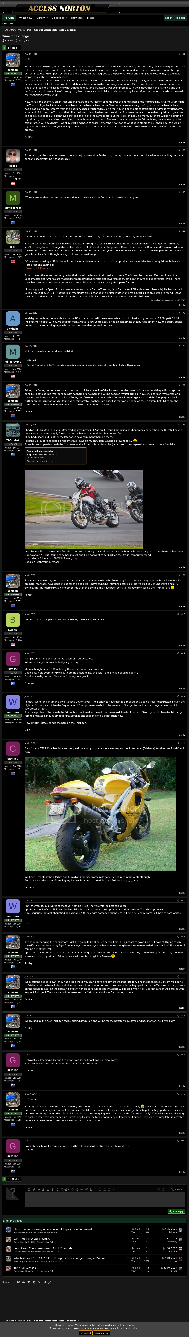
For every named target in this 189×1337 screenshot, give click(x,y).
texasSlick (172, 1251)
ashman (9, 40)
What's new (25, 17)
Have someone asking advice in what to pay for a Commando (53, 1229)
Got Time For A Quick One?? (32, 1238)
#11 (183, 653)
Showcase (77, 17)
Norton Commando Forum (46, 1232)
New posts (7, 23)
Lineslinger (172, 1261)
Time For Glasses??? (26, 1268)
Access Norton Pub (45, 1242)
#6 (184, 346)
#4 (184, 231)
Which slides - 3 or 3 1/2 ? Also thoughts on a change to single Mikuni (59, 1258)
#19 (183, 1093)
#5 (184, 312)
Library (40, 17)
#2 (184, 150)
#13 (183, 742)
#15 (183, 936)
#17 (183, 1015)
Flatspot (17, 1261)
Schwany (173, 1232)
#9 (184, 575)
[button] (29, 1189)
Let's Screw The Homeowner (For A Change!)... (44, 1248)
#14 (183, 900)
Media (90, 17)
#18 (183, 1054)
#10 (183, 614)
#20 (183, 1140)
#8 (184, 424)
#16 (183, 976)
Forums (9, 17)
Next (14, 47)
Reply (182, 142)
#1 (184, 54)
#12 (183, 696)
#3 (184, 192)
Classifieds (58, 17)
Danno (174, 1270)
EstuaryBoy (19, 1242)
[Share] (179, 54)
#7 (184, 385)
